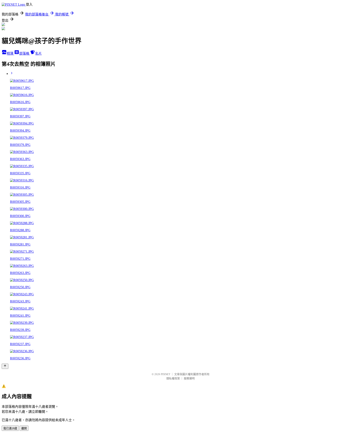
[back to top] (5, 366)
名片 (38, 53)
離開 (24, 428)
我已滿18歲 (10, 428)
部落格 (24, 53)
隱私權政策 (173, 378)
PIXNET (165, 374)
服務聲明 (189, 378)
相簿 (10, 53)
